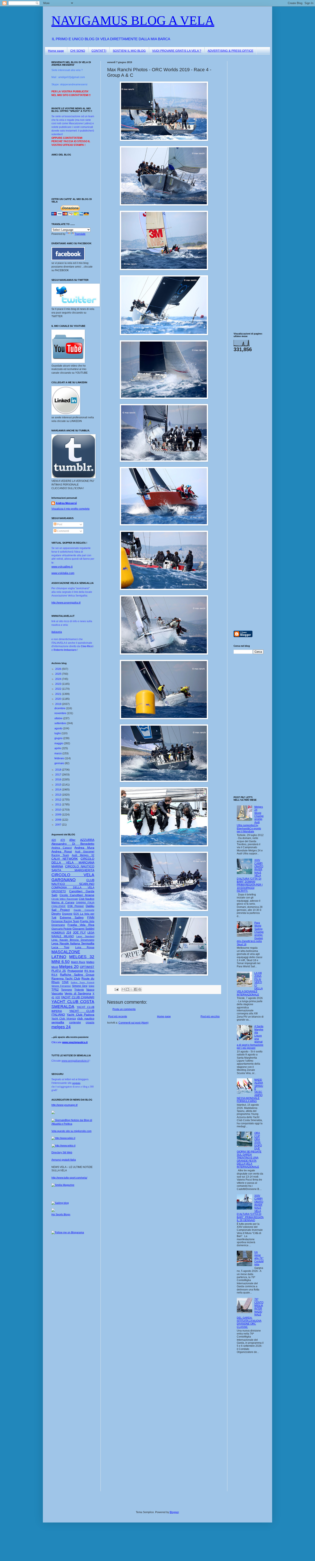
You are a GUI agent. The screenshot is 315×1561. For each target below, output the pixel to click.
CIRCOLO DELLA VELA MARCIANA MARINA (72, 862)
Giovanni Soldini (83, 928)
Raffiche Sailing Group (77, 974)
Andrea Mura (84, 847)
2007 (58, 824)
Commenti (62, 531)
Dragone (67, 913)
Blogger (174, 1512)
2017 (58, 774)
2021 (58, 693)
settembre (60, 723)
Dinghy (56, 913)
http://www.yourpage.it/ (64, 1105)
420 (53, 840)
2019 (58, 704)
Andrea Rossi (61, 851)
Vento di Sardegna (77, 993)
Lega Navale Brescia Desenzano (72, 939)
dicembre (60, 708)
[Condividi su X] (131, 989)
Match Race (78, 962)
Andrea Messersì (66, 503)
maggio (59, 743)
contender (75, 1022)
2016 (58, 779)
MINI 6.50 (60, 961)
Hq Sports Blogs (60, 1214)
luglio (58, 733)
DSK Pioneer (76, 906)
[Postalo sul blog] (127, 989)
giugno (58, 738)
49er (72, 840)
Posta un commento (124, 1009)
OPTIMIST (87, 967)
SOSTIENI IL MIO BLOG (129, 50)
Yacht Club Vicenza (63, 1018)
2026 (58, 668)
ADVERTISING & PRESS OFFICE (230, 50)
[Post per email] (116, 989)
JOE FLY (79, 932)
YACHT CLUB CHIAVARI (77, 997)
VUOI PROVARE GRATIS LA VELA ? (176, 50)
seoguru (76, 1083)
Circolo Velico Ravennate (64, 899)
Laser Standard (85, 936)
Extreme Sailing (72, 917)
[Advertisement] (246, 125)
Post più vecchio (210, 1016)
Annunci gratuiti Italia (63, 1159)
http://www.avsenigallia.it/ (66, 602)
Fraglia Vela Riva (81, 924)
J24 (68, 932)
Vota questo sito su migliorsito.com (71, 1131)
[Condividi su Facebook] (136, 989)
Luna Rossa (84, 947)
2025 (58, 673)
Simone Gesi (79, 985)
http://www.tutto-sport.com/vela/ (69, 1177)
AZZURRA (87, 840)
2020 (58, 698)
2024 (58, 679)
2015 (58, 784)
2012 (58, 799)
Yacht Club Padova (80, 1014)
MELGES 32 (81, 956)
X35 (57, 997)
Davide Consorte (84, 910)
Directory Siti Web (61, 1152)
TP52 (55, 989)
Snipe (91, 986)
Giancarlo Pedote (61, 928)
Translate (80, 233)
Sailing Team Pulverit (82, 982)
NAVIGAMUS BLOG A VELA (132, 20)
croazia (90, 1022)
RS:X (54, 974)
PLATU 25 (58, 970)
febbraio (59, 758)
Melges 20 (69, 966)
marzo (58, 753)
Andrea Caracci (61, 847)
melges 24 (61, 1027)
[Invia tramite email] (123, 989)
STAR (65, 982)
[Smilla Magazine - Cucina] (62, 1185)
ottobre (58, 718)
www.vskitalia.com (62, 573)
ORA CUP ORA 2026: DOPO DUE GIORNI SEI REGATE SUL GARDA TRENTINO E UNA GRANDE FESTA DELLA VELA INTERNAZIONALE (249, 1150)
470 (62, 840)
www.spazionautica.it (75, 1042)
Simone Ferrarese (61, 986)
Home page (56, 50)
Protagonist (75, 970)
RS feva (89, 970)
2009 (58, 814)
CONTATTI (99, 50)
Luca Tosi (60, 947)
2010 (58, 809)
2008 (58, 819)
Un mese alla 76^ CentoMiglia (259, 1258)
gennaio (59, 763)
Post (59, 524)
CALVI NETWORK (64, 858)
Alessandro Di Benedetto (72, 843)
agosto (58, 728)
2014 (58, 789)
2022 (58, 688)
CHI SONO (77, 50)
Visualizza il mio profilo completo (70, 508)
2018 (58, 769)
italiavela (56, 631)
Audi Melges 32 (83, 855)
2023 (58, 683)
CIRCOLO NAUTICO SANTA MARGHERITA (72, 868)
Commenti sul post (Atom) (133, 1022)
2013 (58, 794)
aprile (58, 748)
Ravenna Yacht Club (65, 978)
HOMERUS (58, 932)
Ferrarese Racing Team (65, 921)
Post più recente (117, 1016)
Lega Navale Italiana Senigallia (72, 943)
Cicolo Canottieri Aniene (77, 895)
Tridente (79, 989)
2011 (58, 804)
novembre (60, 713)
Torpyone (66, 989)
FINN (90, 917)
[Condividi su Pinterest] (140, 989)
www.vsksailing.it (62, 566)
